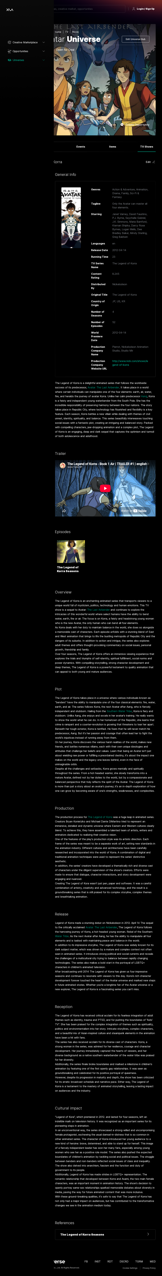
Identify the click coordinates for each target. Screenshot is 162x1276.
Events (80, 146)
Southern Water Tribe (119, 711)
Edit (148, 162)
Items (112, 146)
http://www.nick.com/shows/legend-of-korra (130, 362)
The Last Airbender (98, 609)
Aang (144, 396)
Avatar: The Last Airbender (103, 387)
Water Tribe (62, 936)
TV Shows (146, 146)
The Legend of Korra (100, 817)
